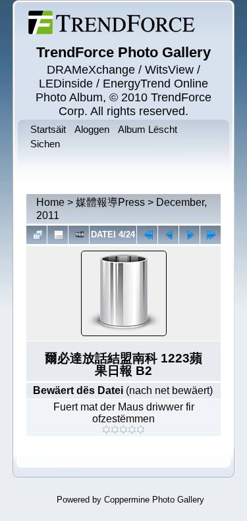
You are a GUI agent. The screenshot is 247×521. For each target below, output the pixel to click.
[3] (123, 429)
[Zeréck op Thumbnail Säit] (36, 235)
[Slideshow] (79, 235)
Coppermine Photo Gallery (154, 500)
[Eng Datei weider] (168, 235)
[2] (115, 429)
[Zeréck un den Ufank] (147, 235)
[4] (132, 429)
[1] (106, 429)
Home (50, 202)
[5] (140, 429)
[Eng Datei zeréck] (189, 235)
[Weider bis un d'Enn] (210, 235)
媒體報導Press (110, 202)
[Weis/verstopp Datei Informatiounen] (57, 235)
